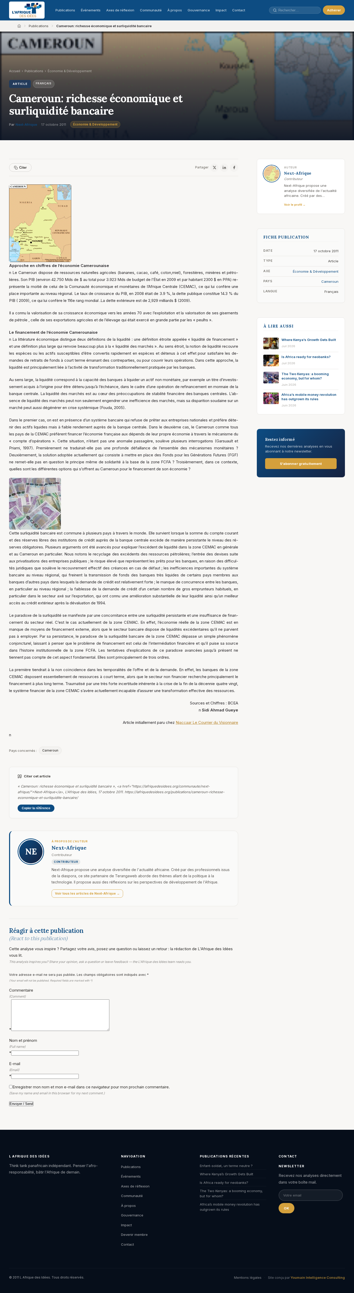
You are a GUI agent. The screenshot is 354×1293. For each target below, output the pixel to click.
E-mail (14, 1070)
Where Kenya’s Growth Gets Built (226, 1174)
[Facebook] (234, 168)
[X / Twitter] (214, 168)
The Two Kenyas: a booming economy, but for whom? (231, 1193)
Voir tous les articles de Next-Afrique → (87, 893)
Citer (23, 167)
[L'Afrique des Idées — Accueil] (27, 10)
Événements (91, 10)
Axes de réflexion (120, 10)
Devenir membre (134, 1234)
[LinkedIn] (224, 168)
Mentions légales (247, 1277)
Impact (221, 10)
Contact (238, 10)
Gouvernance (199, 10)
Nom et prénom (23, 1046)
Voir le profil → (295, 204)
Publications (65, 10)
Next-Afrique (26, 124)
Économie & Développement (95, 124)
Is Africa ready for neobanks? (224, 1182)
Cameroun (50, 750)
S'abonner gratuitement (301, 464)
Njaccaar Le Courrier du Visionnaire (207, 722)
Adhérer (334, 10)
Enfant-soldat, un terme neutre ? (226, 1166)
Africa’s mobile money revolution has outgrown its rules (230, 1207)
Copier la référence (36, 808)
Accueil (14, 71)
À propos (174, 10)
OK (286, 1208)
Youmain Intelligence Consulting (318, 1277)
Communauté (151, 10)
